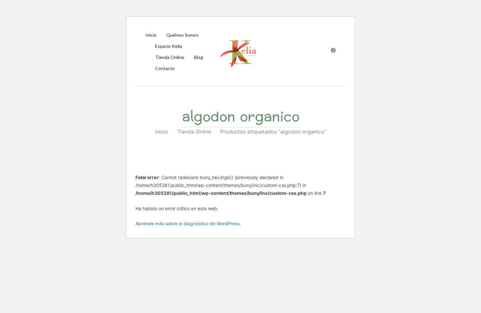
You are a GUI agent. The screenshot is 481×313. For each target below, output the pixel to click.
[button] (330, 53)
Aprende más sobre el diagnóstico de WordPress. (188, 223)
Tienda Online (194, 131)
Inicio (161, 131)
